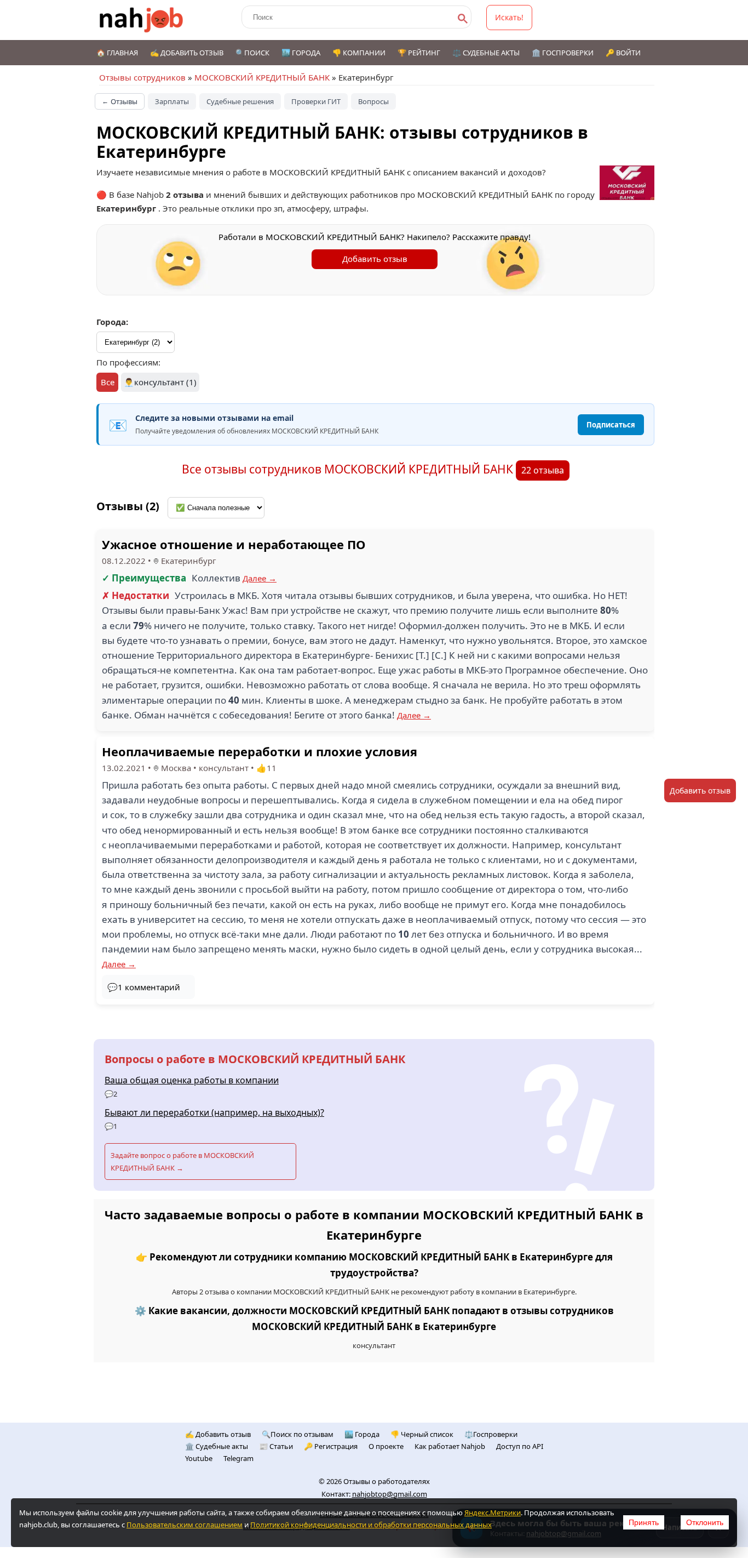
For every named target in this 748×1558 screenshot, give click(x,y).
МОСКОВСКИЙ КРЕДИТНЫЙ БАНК (262, 77)
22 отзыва (542, 470)
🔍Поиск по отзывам (297, 1434)
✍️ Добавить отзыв (186, 53)
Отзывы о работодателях (386, 1481)
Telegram (238, 1458)
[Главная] (141, 20)
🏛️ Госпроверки (563, 53)
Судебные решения (240, 101)
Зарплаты (172, 101)
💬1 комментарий (143, 986)
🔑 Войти (623, 53)
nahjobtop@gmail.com (389, 1494)
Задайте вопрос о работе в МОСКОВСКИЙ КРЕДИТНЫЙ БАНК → (182, 1161)
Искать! (509, 17)
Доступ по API (519, 1446)
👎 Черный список (421, 1434)
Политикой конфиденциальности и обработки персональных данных (371, 1525)
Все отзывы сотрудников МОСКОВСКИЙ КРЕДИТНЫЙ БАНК (349, 469)
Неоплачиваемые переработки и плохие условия (259, 751)
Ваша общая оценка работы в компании (192, 1080)
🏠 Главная (117, 53)
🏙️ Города (300, 53)
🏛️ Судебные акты (216, 1446)
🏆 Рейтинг (419, 53)
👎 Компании (358, 53)
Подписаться (610, 425)
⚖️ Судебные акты (486, 53)
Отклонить (704, 1522)
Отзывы (119, 101)
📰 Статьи (276, 1446)
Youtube (198, 1458)
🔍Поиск (252, 53)
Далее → (260, 578)
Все (107, 381)
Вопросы (373, 101)
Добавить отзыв (374, 258)
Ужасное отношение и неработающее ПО (234, 544)
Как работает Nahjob (450, 1446)
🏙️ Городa (361, 1434)
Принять (644, 1522)
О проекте (386, 1446)
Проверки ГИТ (316, 101)
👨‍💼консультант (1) (160, 381)
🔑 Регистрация (331, 1446)
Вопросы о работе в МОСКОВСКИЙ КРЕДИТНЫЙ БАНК (255, 1059)
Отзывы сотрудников (142, 77)
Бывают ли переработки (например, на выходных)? (214, 1112)
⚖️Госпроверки (490, 1434)
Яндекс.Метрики (492, 1512)
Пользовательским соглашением (184, 1525)
